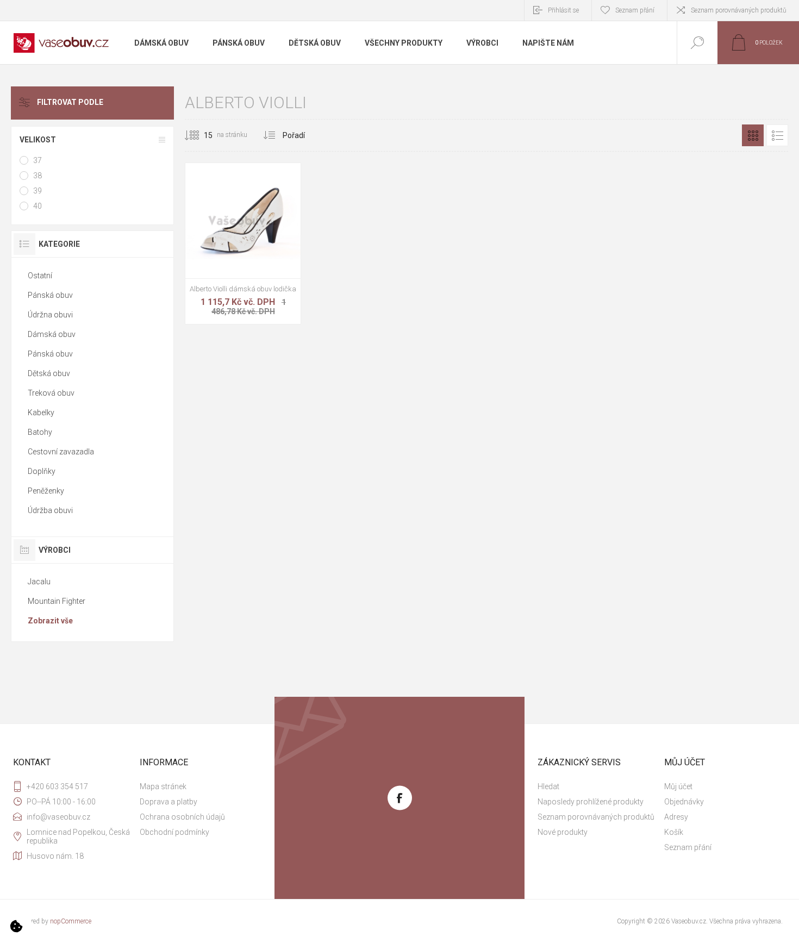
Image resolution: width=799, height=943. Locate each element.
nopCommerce (70, 921)
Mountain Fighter (56, 601)
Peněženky (46, 490)
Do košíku (231, 251)
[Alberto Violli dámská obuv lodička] (243, 243)
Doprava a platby (168, 801)
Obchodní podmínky (174, 832)
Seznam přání (687, 847)
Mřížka (753, 135)
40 (37, 206)
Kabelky (41, 412)
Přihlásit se (563, 10)
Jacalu (39, 581)
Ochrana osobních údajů (182, 817)
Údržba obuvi (50, 510)
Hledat (548, 786)
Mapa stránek (163, 786)
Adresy (676, 817)
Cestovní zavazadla (61, 451)
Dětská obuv (49, 373)
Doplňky (41, 471)
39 (37, 190)
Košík (673, 832)
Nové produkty (563, 832)
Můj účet (678, 786)
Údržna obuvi (50, 314)
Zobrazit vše (50, 620)
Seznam (777, 135)
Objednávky (684, 801)
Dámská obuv (52, 334)
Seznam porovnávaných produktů (738, 10)
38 (37, 175)
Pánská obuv (50, 295)
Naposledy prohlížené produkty (591, 801)
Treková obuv (51, 393)
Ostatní (40, 275)
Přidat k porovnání (280, 251)
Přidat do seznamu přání (255, 251)
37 (37, 160)
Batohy (40, 432)
